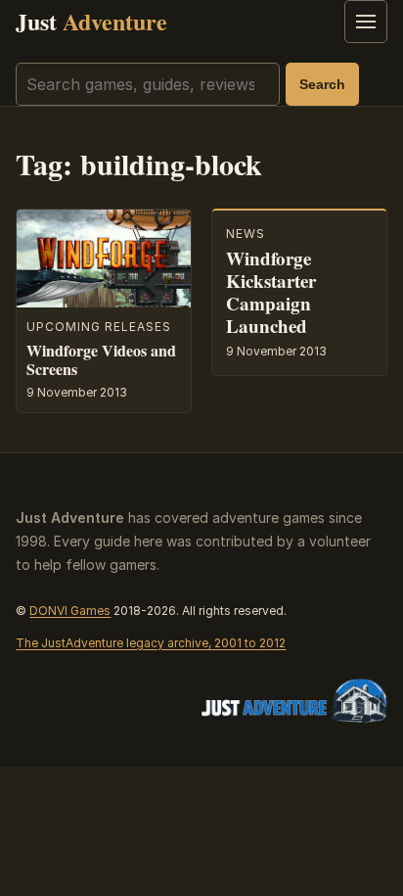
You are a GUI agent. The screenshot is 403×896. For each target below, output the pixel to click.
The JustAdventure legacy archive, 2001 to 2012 (151, 643)
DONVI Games (70, 610)
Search (322, 84)
